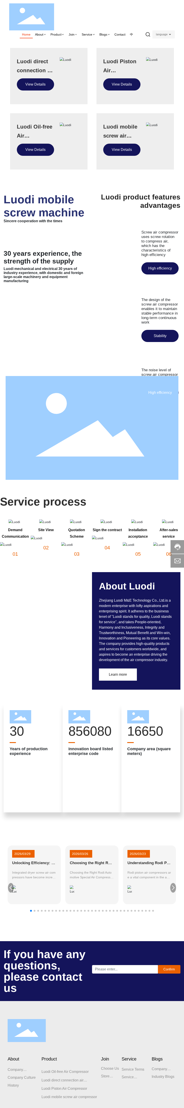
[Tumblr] (35, 1070)
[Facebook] (10, 1070)
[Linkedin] (19, 1070)
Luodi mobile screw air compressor (120, 136)
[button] (31, 928)
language (162, 34)
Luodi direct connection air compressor (35, 70)
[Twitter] (27, 1070)
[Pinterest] (43, 1070)
